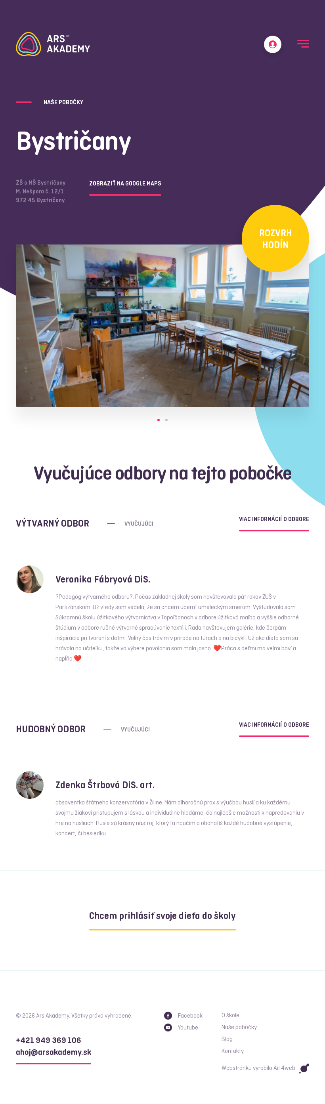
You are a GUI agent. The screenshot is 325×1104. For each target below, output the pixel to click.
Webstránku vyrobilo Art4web (258, 1068)
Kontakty (233, 1051)
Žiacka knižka (272, 44)
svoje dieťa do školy (162, 916)
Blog (227, 1039)
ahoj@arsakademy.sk (53, 1052)
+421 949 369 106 (48, 1040)
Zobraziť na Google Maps (125, 184)
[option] (162, 325)
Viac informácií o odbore (274, 519)
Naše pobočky (239, 1027)
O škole (230, 1015)
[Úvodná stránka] (53, 44)
